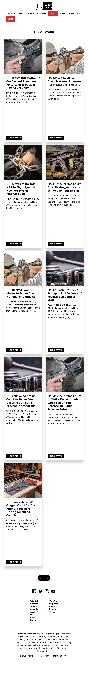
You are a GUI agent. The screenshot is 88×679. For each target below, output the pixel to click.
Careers (33, 606)
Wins (62, 13)
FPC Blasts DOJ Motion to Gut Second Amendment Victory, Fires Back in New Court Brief (23, 83)
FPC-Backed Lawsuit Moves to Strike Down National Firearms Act (21, 293)
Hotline (33, 620)
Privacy (52, 609)
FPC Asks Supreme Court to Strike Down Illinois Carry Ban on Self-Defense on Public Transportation (64, 402)
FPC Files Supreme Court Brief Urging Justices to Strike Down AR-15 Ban (64, 187)
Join (10, 19)
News (53, 13)
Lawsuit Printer (36, 13)
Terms (52, 612)
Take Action (15, 13)
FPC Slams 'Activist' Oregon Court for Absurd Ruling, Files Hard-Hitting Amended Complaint (23, 508)
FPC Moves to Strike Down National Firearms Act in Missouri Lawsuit (64, 81)
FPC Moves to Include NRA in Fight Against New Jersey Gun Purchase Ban (20, 189)
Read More (14, 137)
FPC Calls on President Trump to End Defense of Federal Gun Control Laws (65, 295)
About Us (74, 13)
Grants (32, 617)
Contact (52, 606)
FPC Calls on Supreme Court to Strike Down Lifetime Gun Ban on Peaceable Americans (21, 401)
